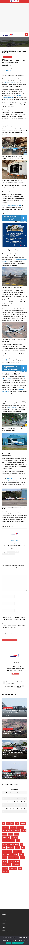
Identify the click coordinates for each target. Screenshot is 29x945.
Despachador (6, 837)
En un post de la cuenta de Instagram (11, 205)
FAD (22, 844)
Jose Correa (7, 68)
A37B (17, 823)
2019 (8, 823)
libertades (14, 854)
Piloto (22, 857)
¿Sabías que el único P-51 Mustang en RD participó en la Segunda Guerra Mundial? (14, 752)
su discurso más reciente (10, 82)
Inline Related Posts (23, 221)
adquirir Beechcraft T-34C (10, 480)
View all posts (15, 673)
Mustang (11, 857)
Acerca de (4, 920)
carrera (11, 834)
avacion (17, 830)
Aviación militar (12, 50)
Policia (4, 861)
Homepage (4, 50)
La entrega (5, 359)
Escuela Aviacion (14, 844)
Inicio (3, 923)
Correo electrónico (7, 600)
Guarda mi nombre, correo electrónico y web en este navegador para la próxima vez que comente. (14, 618)
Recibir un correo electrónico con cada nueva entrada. (13, 634)
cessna (16, 834)
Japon (15, 851)
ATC (12, 830)
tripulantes (5, 871)
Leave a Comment (7, 70)
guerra (17, 847)
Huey (10, 851)
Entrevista (5, 844)
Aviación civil (7, 770)
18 (7, 805)
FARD (16, 552)
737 (3, 823)
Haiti (23, 847)
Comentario (5, 572)
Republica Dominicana (8, 554)
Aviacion (10, 552)
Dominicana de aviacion (8, 840)
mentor (21, 854)
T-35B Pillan (10, 478)
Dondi (18, 840)
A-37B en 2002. (12, 407)
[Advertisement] (14, 17)
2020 (12, 823)
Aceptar (9, 942)
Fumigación (10, 847)
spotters (5, 868)
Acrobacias (5, 827)
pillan (16, 857)
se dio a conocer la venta (11, 300)
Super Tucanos (13, 868)
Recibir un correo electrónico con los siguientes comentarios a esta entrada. (14, 626)
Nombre (4, 593)
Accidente (23, 823)
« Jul (3, 815)
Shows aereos (16, 864)
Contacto (4, 927)
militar (4, 857)
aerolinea (13, 827)
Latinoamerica (6, 854)
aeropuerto (6, 830)
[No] (27, 940)
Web (3, 607)
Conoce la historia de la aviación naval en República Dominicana (14, 712)
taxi (20, 868)
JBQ (20, 851)
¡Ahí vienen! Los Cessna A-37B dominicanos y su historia (12, 732)
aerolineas (20, 827)
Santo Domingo (6, 864)
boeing (4, 834)
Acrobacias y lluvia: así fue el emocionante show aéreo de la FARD (14, 774)
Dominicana (14, 837)
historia (5, 851)
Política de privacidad (7, 931)
